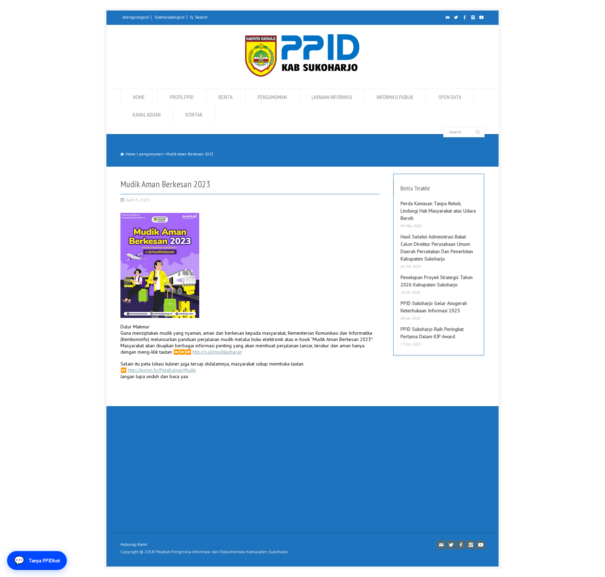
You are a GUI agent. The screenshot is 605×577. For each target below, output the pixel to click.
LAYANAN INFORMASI (332, 96)
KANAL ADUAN (147, 114)
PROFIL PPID (182, 96)
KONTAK (194, 114)
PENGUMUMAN (272, 96)
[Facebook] (464, 17)
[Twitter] (455, 17)
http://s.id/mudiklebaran (217, 352)
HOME (139, 96)
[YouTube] (481, 17)
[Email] (447, 17)
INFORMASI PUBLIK (395, 96)
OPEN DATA (449, 96)
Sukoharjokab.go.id (169, 17)
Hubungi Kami (133, 544)
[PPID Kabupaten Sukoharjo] (302, 75)
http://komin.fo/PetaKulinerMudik (162, 370)
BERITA (225, 96)
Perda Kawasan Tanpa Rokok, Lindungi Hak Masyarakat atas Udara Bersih (438, 210)
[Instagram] (472, 17)
